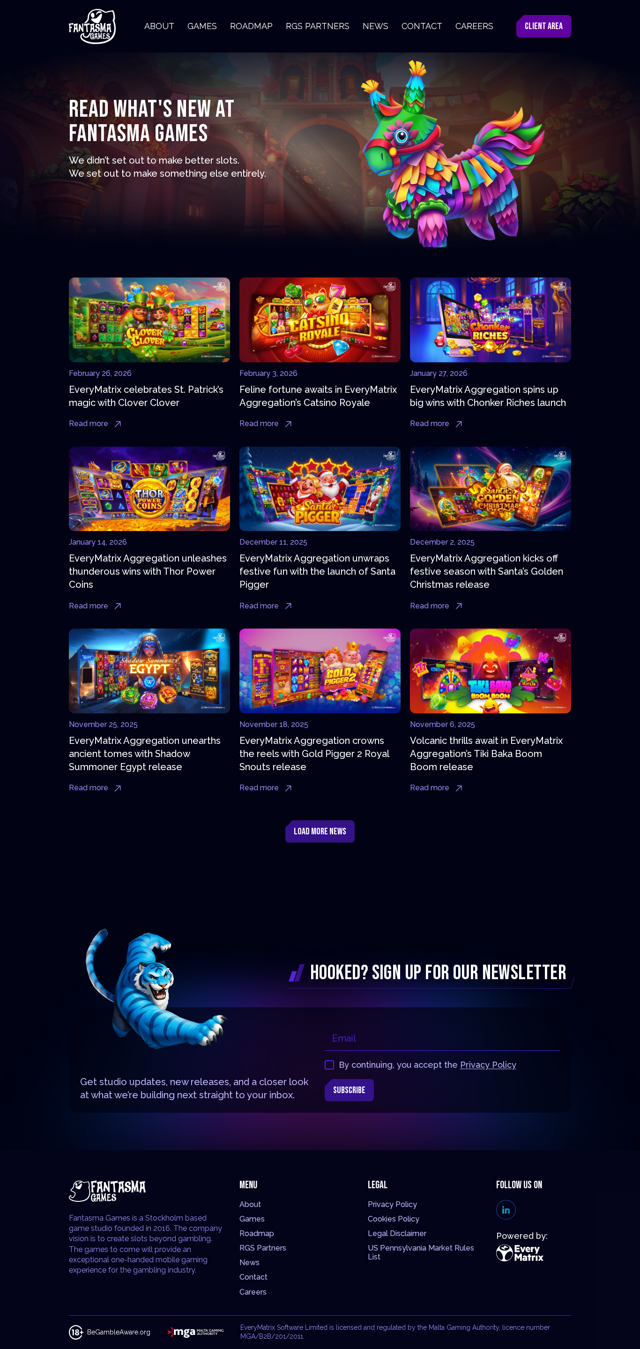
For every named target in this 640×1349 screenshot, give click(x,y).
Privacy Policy (488, 1065)
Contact (253, 1277)
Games (252, 1218)
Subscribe (349, 1090)
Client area (544, 26)
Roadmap (256, 1233)
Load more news (320, 831)
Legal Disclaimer (397, 1233)
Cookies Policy (393, 1218)
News (249, 1262)
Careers (253, 1292)
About (250, 1204)
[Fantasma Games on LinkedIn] (506, 1210)
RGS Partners (262, 1248)
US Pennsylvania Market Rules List (421, 1252)
